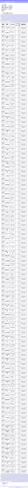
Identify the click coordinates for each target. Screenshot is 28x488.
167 (1, 20)
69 (3, 476)
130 (12, 18)
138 (21, 18)
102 (6, 477)
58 (21, 475)
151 (9, 19)
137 (20, 18)
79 (12, 476)
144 (1, 19)
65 (27, 475)
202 (25, 21)
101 (5, 477)
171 (6, 20)
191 (12, 21)
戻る (4, 485)
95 (25, 476)
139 (22, 18)
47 (12, 475)
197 (19, 21)
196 (18, 21)
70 (4, 476)
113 (19, 477)
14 (11, 474)
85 (17, 476)
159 (19, 19)
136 (19, 18)
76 (9, 476)
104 (8, 477)
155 (14, 19)
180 (16, 20)
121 (1, 18)
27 (22, 474)
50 (14, 475)
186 (23, 20)
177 (13, 20)
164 (24, 19)
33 (27, 474)
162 (22, 19)
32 (26, 474)
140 (23, 18)
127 (8, 18)
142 (26, 18)
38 (4, 475)
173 (8, 20)
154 (13, 19)
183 (20, 20)
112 (17, 477)
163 (23, 19)
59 (22, 475)
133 (15, 18)
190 (11, 21)
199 (22, 21)
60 (23, 475)
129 (10, 18)
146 (3, 19)
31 (25, 474)
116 (22, 477)
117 (23, 477)
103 (7, 477)
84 (16, 476)
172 (7, 20)
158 (17, 19)
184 (21, 20)
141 (24, 18)
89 (20, 476)
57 (20, 475)
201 (24, 21)
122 (2, 18)
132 (14, 18)
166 (27, 19)
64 (26, 475)
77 (10, 476)
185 (22, 20)
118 (24, 477)
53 (17, 475)
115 (21, 477)
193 (15, 21)
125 (6, 18)
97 (27, 476)
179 (15, 20)
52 (16, 475)
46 (11, 475)
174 (9, 20)
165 (26, 19)
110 (15, 477)
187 (24, 20)
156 (15, 19)
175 (10, 20)
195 (17, 21)
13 (10, 474)
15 (12, 474)
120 (27, 477)
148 (6, 19)
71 (5, 476)
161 (21, 19)
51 (15, 475)
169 (3, 20)
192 (14, 21)
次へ (27, 21)
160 (20, 19)
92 (23, 476)
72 (6, 476)
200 (23, 21)
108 (13, 477)
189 (27, 20)
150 (8, 19)
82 (14, 476)
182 (19, 20)
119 (26, 477)
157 (16, 19)
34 (1, 475)
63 (25, 475)
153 (12, 19)
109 (14, 477)
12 (9, 474)
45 (10, 475)
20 (16, 474)
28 (23, 474)
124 (5, 18)
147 (5, 19)
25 (20, 474)
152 (10, 19)
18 (14, 474)
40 (6, 475)
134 (16, 18)
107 (12, 477)
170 (5, 20)
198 (21, 21)
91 (22, 476)
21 (17, 474)
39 (5, 475)
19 (15, 474)
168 (2, 20)
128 (9, 18)
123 (3, 18)
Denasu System (18, 487)
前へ (2, 474)
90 (21, 476)
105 (9, 477)
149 (7, 19)
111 (16, 477)
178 (14, 20)
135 (17, 18)
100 (3, 477)
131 (13, 18)
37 (3, 475)
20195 (6, 483)
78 (11, 476)
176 (12, 20)
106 (10, 477)
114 (20, 477)
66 (1, 476)
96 (26, 476)
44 (9, 475)
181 (17, 20)
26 (21, 474)
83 (15, 476)
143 (27, 18)
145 (2, 19)
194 (16, 21)
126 (7, 18)
